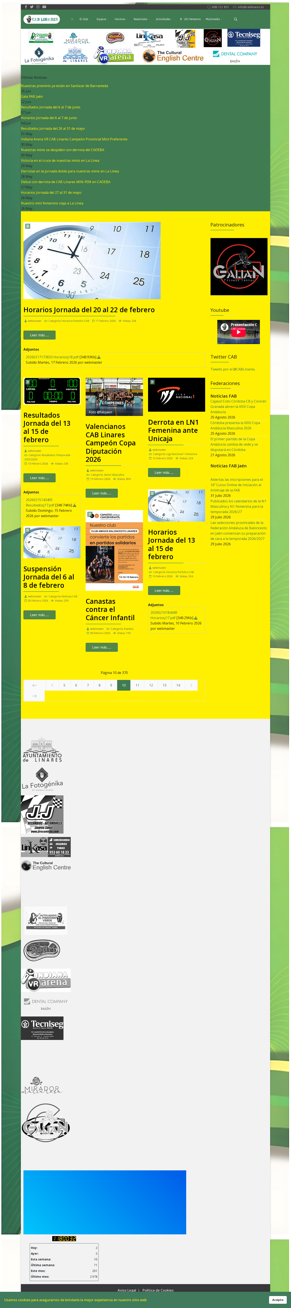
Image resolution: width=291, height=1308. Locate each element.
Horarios (120, 19)
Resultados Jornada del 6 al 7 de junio (50, 107)
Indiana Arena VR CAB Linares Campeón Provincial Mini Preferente (74, 139)
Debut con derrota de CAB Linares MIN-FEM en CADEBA (65, 181)
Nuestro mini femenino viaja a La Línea (52, 203)
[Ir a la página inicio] (35, 685)
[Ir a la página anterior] (52, 685)
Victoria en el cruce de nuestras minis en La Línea (60, 160)
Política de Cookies (158, 1290)
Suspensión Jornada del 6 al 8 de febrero (48, 577)
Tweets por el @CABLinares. (232, 369)
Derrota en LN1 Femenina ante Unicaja (173, 430)
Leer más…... (39, 335)
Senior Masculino (114, 475)
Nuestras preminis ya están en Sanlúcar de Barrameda (64, 85)
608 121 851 (220, 7)
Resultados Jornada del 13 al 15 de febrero (47, 427)
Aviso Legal (127, 1290)
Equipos (101, 19)
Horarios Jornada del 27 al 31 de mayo (51, 192)
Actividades (163, 19)
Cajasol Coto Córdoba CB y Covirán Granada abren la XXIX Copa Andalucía (238, 406)
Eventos (128, 629)
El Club (84, 19)
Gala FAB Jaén (32, 96)
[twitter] (31, 6)
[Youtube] (44, 6)
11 (137, 685)
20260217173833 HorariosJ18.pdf (52, 357)
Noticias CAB (69, 596)
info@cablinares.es (251, 7)
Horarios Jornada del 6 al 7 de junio (49, 117)
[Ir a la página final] (34, 696)
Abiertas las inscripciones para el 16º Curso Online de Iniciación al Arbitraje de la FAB (236, 485)
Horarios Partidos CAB (75, 321)
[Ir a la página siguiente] (191, 685)
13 (164, 685)
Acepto (278, 1300)
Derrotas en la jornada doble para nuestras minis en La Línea (70, 171)
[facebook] (26, 6)
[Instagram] (37, 6)
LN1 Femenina (192, 19)
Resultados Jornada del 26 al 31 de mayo (53, 128)
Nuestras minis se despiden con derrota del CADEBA (62, 149)
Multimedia (213, 19)
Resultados (140, 19)
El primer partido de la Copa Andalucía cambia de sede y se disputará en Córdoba (234, 444)
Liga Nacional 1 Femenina (181, 454)
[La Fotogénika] (239, 253)
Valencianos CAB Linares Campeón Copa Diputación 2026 (111, 443)
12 (151, 685)
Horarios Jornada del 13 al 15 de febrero (171, 544)
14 (178, 685)
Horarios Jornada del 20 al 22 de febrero (89, 309)
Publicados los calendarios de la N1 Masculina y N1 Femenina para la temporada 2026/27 (238, 506)
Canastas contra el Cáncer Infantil (110, 609)
